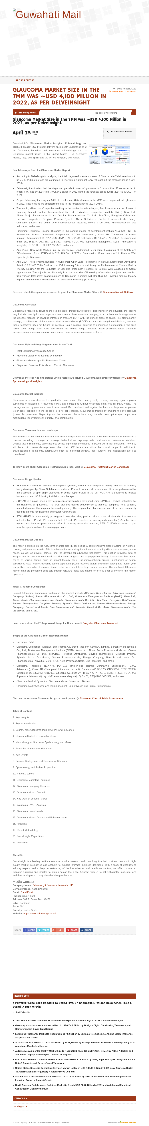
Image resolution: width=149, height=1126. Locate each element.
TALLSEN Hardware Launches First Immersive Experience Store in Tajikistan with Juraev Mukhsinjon (69, 1020)
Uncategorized (20, 1106)
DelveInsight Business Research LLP (53, 885)
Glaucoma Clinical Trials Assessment (101, 698)
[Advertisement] (112, 47)
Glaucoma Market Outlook (118, 292)
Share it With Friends (121, 131)
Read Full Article (23, 1012)
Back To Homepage (126, 89)
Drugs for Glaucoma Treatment (100, 623)
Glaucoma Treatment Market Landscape (106, 467)
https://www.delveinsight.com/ (39, 913)
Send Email (27, 892)
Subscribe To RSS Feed (124, 91)
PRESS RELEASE (25, 80)
